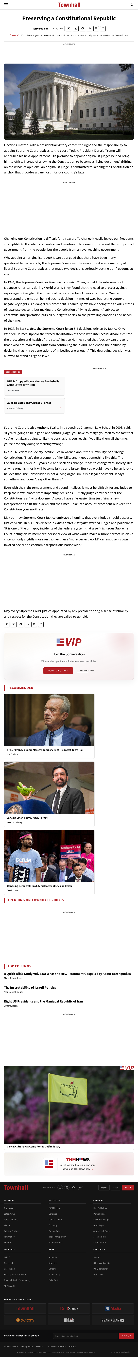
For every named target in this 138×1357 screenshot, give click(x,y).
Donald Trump (55, 1219)
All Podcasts (9, 1286)
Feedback (40, 1346)
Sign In (104, 1187)
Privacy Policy (27, 1346)
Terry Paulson (40, 29)
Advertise (53, 1263)
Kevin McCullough (15, 822)
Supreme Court (55, 1242)
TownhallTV (9, 1236)
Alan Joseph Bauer (101, 1231)
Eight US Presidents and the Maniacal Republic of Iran (43, 1001)
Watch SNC (98, 1274)
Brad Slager (98, 1225)
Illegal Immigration (57, 1236)
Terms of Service (11, 1346)
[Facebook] (73, 1187)
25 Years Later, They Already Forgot (27, 818)
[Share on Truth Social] (76, 28)
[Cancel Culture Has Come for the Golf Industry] (69, 1105)
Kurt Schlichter (100, 1208)
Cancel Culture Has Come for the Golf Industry (33, 1146)
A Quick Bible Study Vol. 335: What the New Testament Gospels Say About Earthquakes (67, 973)
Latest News (9, 1213)
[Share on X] (68, 28)
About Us (53, 1257)
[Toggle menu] (6, 4)
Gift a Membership (101, 1263)
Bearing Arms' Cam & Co (15, 1274)
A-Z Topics (54, 1200)
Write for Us (54, 1280)
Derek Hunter (13, 890)
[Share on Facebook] (82, 28)
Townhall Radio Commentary (17, 1280)
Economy (53, 1225)
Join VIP (127, 1187)
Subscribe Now (86, 670)
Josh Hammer (99, 1236)
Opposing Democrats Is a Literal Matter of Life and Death (39, 886)
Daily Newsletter (100, 1268)
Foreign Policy (55, 1231)
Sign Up (126, 1335)
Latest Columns (11, 1219)
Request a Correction (57, 1346)
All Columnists (99, 1242)
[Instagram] (67, 1187)
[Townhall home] (16, 1187)
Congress (53, 1213)
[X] (60, 1187)
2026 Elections (55, 1208)
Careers (52, 1268)
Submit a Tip (54, 1274)
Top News (8, 1208)
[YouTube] (80, 1187)
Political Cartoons (12, 1231)
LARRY (7, 1257)
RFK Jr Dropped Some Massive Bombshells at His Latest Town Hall (45, 750)
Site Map (72, 1346)
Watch (7, 1225)
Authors (7, 1242)
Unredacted (9, 1268)
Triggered (8, 1263)
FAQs (115, 1187)
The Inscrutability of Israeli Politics (30, 987)
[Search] (132, 4)
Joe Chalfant (12, 754)
